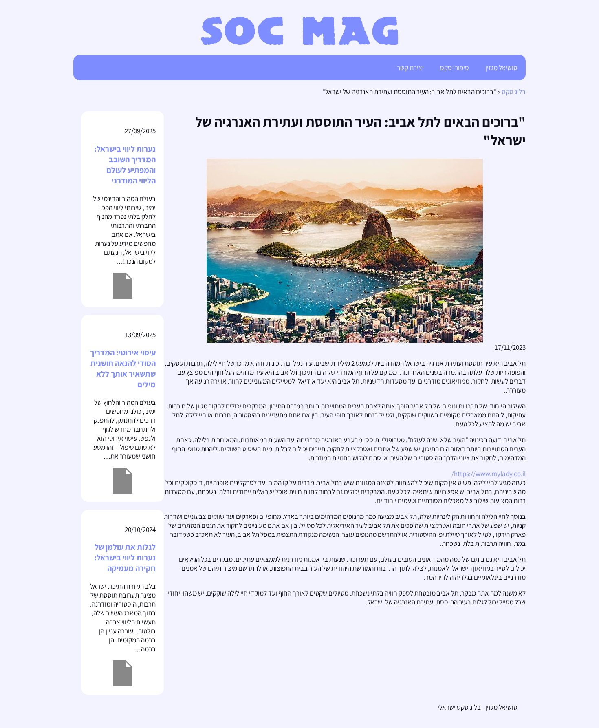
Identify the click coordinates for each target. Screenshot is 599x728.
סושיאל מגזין (501, 67)
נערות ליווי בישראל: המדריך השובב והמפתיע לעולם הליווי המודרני (125, 164)
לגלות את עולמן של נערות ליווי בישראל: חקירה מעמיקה (125, 558)
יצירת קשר (410, 67)
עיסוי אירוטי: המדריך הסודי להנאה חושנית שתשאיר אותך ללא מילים (123, 368)
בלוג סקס (514, 91)
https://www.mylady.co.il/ (488, 473)
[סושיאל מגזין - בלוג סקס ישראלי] (300, 42)
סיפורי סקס (454, 67)
